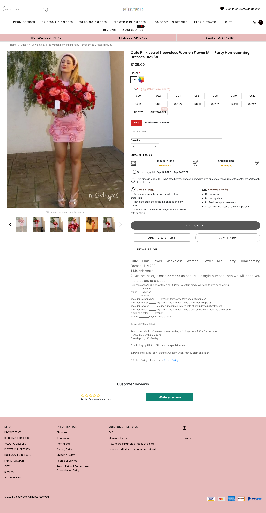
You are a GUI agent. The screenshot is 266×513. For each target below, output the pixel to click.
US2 (158, 95)
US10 (234, 95)
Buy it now (228, 237)
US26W (138, 112)
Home (13, 44)
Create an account (250, 9)
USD (185, 438)
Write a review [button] (170, 397)
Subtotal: (136, 155)
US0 (138, 95)
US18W (197, 103)
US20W (215, 103)
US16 (158, 103)
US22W (234, 103)
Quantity (135, 140)
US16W (178, 103)
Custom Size (158, 112)
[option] (46, 37)
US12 (252, 95)
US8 (215, 95)
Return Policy (171, 360)
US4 (178, 95)
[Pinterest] (184, 428)
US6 (196, 95)
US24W (252, 103)
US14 (138, 103)
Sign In (230, 9)
